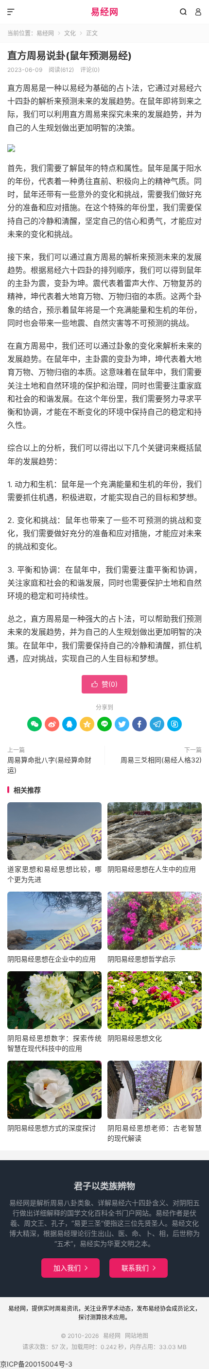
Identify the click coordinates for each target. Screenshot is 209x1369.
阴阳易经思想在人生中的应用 (151, 869)
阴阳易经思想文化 (134, 1038)
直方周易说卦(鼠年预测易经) (69, 56)
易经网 (105, 12)
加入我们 (70, 1268)
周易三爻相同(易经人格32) (161, 760)
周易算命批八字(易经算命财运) (49, 765)
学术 (113, 1308)
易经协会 (160, 1308)
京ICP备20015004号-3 (36, 1364)
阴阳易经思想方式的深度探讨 (51, 1128)
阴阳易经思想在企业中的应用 (51, 959)
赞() (104, 684)
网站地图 (136, 1335)
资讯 (72, 1308)
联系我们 (139, 1268)
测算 (96, 1317)
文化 (70, 33)
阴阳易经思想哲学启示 (141, 959)
